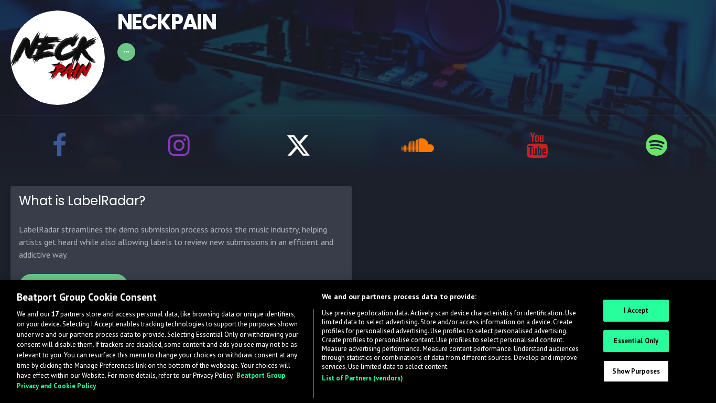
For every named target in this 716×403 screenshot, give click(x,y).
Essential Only (636, 340)
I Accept (636, 310)
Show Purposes (636, 370)
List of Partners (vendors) (362, 378)
